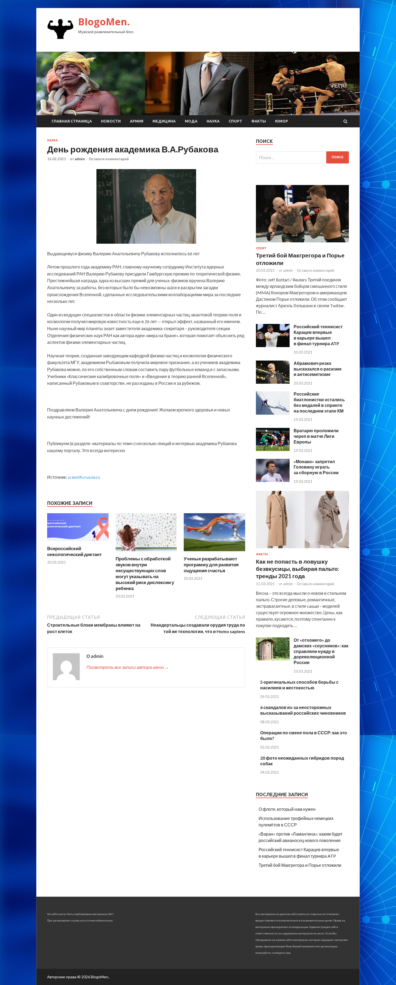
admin (80, 159)
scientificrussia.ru (84, 477)
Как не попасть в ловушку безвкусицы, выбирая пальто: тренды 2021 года (297, 568)
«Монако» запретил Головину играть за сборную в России (316, 467)
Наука (213, 121)
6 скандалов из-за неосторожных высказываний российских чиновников (303, 710)
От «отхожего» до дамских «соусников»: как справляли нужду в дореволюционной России (321, 651)
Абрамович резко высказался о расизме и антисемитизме (318, 369)
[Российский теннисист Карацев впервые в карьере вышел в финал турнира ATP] (273, 345)
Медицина (164, 121)
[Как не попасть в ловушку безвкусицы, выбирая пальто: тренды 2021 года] (302, 549)
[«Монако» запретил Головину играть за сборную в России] (273, 480)
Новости (111, 121)
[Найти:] (302, 157)
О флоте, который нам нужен (287, 809)
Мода (191, 121)
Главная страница (72, 121)
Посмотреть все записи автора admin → (127, 667)
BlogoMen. (104, 21)
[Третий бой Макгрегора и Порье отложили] (302, 243)
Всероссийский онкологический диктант (74, 551)
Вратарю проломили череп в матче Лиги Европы (316, 436)
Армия (136, 121)
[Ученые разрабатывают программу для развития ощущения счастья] (214, 552)
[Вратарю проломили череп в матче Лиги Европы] (273, 449)
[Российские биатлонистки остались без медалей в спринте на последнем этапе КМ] (273, 412)
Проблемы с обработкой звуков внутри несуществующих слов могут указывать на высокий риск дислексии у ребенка (145, 573)
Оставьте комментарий (109, 159)
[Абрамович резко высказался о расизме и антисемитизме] (273, 382)
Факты (258, 121)
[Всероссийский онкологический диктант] (78, 542)
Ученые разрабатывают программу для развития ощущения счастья (211, 564)
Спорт (235, 121)
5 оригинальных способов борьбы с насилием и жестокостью (299, 684)
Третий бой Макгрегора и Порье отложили (300, 865)
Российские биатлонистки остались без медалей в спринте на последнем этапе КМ (319, 402)
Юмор (281, 121)
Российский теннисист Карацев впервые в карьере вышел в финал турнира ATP (318, 335)
